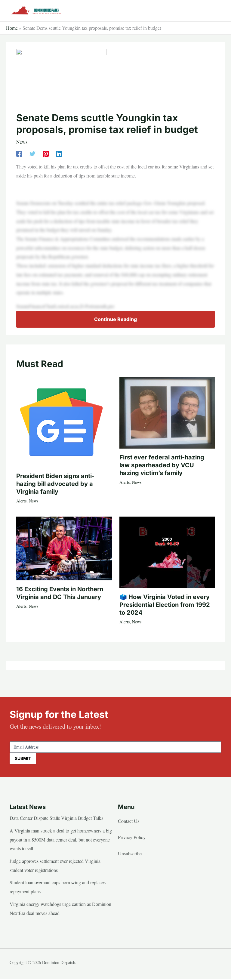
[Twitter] (32, 153)
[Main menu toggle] (214, 10)
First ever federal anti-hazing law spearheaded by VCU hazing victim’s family (161, 465)
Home (12, 28)
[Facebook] (19, 153)
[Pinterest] (46, 153)
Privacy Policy (132, 837)
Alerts (21, 501)
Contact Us (128, 821)
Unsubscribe (130, 853)
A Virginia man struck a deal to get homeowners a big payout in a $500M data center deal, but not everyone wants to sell (61, 839)
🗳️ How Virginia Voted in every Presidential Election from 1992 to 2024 (164, 604)
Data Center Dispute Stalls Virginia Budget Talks (56, 818)
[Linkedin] (59, 153)
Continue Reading (115, 319)
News (21, 142)
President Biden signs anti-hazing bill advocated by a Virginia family (55, 483)
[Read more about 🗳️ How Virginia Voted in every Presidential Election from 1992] (167, 551)
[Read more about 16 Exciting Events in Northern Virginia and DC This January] (64, 547)
